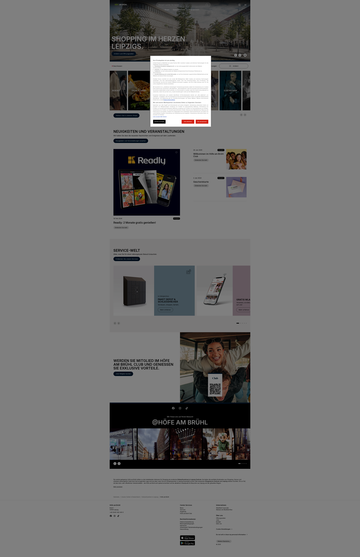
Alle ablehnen (188, 121)
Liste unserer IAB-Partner (160, 116)
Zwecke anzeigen (159, 121)
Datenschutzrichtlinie (169, 99)
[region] (180, 91)
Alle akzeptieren (202, 121)
